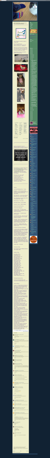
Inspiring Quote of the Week (23, 330)
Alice (30, 26)
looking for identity (33, 179)
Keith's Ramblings (16, 370)
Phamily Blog (25, 125)
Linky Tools (24, 138)
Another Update (32, 168)
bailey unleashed (16, 124)
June (31, 59)
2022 (31, 52)
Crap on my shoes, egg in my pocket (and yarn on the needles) (34, 144)
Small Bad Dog (26, 331)
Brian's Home (16, 126)
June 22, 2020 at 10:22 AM (21, 382)
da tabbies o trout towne (17, 407)
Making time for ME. (33, 199)
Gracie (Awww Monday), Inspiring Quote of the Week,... (33, 73)
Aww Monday (17, 330)
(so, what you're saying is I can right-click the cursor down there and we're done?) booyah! (34, 171)
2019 (31, 111)
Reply (15, 337)
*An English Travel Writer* (34, 175)
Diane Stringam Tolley (17, 412)
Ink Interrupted (32, 205)
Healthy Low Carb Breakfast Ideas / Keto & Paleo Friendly (33, 227)
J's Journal (32, 222)
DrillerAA (15, 363)
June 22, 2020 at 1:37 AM (21, 339)
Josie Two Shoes (33, 214)
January (32, 110)
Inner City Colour (20, 134)
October (32, 56)
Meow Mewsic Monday (25, 131)
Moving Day (32, 208)
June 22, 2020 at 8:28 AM (19, 363)
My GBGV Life (16, 355)
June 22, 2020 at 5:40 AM (20, 355)
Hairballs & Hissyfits (25, 130)
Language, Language (33, 150)
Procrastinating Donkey (20, 169)
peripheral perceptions (16, 133)
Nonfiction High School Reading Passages (33, 163)
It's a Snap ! (32, 182)
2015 (31, 114)
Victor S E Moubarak (17, 339)
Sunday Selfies (32, 139)
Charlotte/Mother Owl (17, 171)
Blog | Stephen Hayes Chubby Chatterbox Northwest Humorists (33, 217)
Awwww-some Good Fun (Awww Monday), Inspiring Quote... (34, 94)
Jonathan (31, 25)
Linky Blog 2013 (26, 138)
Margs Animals (16, 125)
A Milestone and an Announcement (33, 218)
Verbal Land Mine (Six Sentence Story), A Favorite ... (34, 101)
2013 (31, 116)
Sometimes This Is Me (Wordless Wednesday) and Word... (34, 70)
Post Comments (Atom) (18, 452)
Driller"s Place (20, 125)
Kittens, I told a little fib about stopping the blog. (33, 190)
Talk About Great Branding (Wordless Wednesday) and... (33, 103)
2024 (31, 50)
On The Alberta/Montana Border (21, 168)
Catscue (16, 128)
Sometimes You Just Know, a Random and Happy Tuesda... (34, 61)
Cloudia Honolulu (20, 132)
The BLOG (32, 161)
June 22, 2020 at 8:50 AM (21, 370)
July (31, 58)
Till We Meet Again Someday (33, 187)
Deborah (25, 128)
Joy (31, 137)
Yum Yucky (32, 226)
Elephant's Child (16, 334)
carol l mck (16, 426)
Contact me (31, 27)
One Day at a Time (33, 173)
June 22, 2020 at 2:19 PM (22, 407)
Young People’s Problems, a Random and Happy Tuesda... (34, 92)
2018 (31, 112)
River (15, 350)
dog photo (20, 330)
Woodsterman (25, 127)
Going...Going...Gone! (33, 220)
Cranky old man (32, 165)
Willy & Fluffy (20, 128)
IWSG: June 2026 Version (33, 152)
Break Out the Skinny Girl (33, 203)
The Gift (32, 185)
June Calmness (21, 126)
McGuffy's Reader (33, 212)
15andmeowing (16, 127)
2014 (31, 115)
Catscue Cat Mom (16, 382)
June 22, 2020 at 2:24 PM (21, 412)
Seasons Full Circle (33, 196)
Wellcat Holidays (21, 239)
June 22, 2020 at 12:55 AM (21, 334)
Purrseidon (32, 159)
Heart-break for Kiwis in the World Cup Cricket (33, 197)
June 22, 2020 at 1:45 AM (18, 350)
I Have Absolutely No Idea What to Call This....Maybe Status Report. (33, 232)
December (32, 54)
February (32, 109)
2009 (31, 119)
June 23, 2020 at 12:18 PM (19, 426)
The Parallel (32, 192)
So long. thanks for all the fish (34, 229)
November (32, 55)
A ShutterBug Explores (25, 126)
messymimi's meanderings (19, 2)
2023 (31, 51)
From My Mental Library (33, 147)
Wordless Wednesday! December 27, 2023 (33, 183)
